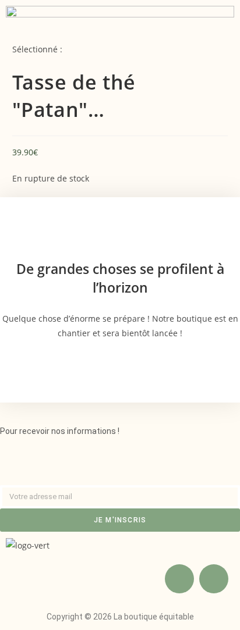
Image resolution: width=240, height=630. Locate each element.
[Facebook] (179, 578)
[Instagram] (213, 578)
